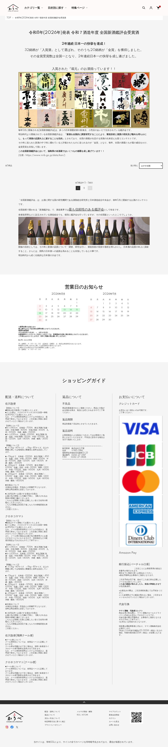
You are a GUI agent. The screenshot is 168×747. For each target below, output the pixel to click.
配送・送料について (52, 712)
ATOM (85, 715)
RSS (78, 715)
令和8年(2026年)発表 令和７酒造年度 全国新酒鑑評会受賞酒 (40, 18)
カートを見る (114, 722)
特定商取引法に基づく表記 (55, 722)
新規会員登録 (114, 715)
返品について (50, 715)
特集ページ (78, 7)
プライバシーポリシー (53, 725)
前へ (78, 188)
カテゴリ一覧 (32, 7)
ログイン (112, 718)
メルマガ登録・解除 (84, 712)
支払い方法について (52, 718)
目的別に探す (56, 7)
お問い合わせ (114, 725)
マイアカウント (115, 712)
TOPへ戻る (84, 702)
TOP (9, 18)
